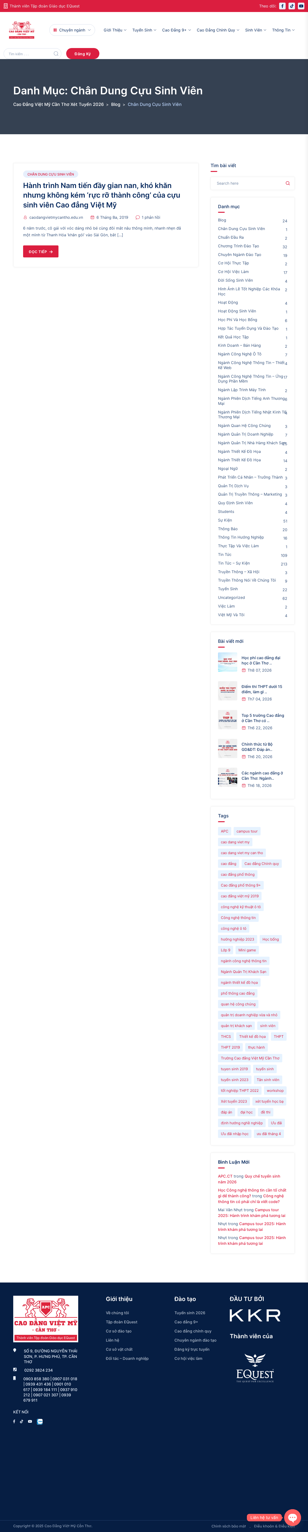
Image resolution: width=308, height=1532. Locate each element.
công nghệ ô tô (233, 928)
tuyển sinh (265, 1069)
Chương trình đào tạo (238, 245)
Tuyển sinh (142, 30)
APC (224, 831)
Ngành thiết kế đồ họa (239, 451)
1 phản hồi (151, 217)
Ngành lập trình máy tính (242, 389)
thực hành (256, 1047)
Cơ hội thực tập (233, 263)
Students (226, 511)
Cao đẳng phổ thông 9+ (241, 885)
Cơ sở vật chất (119, 1349)
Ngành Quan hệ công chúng (244, 425)
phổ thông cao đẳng (238, 993)
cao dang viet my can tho (242, 853)
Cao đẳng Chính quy (261, 863)
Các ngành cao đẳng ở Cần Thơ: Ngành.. (262, 776)
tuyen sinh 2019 (234, 1069)
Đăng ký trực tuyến (192, 1349)
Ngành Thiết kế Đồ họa (239, 459)
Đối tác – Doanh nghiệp (127, 1358)
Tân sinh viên (268, 1079)
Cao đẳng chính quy (216, 30)
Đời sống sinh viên (235, 280)
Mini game (247, 950)
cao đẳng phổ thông (238, 874)
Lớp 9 (225, 950)
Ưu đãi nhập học (235, 1133)
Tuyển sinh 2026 (189, 1312)
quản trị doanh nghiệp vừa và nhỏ (249, 1015)
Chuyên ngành (72, 30)
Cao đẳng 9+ (174, 30)
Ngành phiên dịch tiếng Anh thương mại (251, 401)
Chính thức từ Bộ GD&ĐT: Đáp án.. (257, 747)
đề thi (265, 1112)
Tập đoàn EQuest (121, 1321)
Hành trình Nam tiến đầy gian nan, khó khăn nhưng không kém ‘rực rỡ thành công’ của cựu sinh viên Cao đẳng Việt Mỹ (101, 195)
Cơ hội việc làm (233, 271)
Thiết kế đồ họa (252, 1036)
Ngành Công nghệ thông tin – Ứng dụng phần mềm (250, 379)
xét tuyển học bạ (269, 1101)
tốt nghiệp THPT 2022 (240, 1090)
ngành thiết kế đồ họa (239, 982)
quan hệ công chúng (238, 1004)
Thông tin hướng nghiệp (241, 537)
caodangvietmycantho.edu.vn (56, 217)
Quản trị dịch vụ (233, 485)
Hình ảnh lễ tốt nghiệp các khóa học (249, 291)
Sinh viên (253, 30)
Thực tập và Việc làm (238, 545)
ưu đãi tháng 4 (269, 1133)
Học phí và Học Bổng (237, 319)
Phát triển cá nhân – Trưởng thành (250, 477)
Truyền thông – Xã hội (238, 571)
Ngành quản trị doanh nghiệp (245, 434)
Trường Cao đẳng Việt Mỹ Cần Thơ (250, 1058)
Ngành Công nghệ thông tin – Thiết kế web (251, 365)
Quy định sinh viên (235, 502)
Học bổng (271, 939)
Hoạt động (228, 302)
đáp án (226, 1112)
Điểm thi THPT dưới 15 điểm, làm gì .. (262, 689)
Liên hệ (112, 1340)
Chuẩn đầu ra (231, 237)
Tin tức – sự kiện (234, 563)
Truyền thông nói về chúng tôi (247, 580)
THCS (226, 1036)
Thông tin (281, 30)
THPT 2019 (230, 1047)
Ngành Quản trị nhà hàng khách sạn (252, 442)
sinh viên (268, 1025)
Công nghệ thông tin (238, 917)
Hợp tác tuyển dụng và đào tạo (248, 328)
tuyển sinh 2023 (235, 1079)
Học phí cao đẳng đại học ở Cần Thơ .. (261, 660)
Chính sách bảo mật (229, 1526)
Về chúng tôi (117, 1312)
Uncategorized (231, 597)
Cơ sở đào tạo (119, 1331)
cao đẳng (228, 863)
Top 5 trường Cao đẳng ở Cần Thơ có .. (263, 718)
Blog (222, 220)
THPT (279, 1036)
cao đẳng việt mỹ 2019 (240, 896)
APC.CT (225, 1176)
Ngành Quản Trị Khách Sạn (243, 971)
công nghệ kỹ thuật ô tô (241, 907)
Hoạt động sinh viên (237, 311)
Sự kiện (225, 520)
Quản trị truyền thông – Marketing (250, 494)
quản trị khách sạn (236, 1025)
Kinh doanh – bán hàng (239, 345)
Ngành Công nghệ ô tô (240, 354)
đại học (246, 1112)
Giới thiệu (113, 30)
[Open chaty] (292, 1517)
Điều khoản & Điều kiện (274, 1526)
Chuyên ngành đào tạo (239, 254)
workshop (275, 1090)
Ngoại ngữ (228, 468)
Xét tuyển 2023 (234, 1101)
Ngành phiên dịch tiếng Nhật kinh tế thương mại (252, 414)
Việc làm (226, 606)
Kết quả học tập (233, 336)
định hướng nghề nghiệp (242, 1123)
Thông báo (228, 528)
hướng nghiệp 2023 (237, 939)
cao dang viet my (235, 842)
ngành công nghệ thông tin (244, 961)
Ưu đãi (276, 1123)
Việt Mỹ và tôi (231, 614)
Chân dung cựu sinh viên (50, 174)
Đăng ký (83, 53)
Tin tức (224, 554)
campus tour (247, 831)
